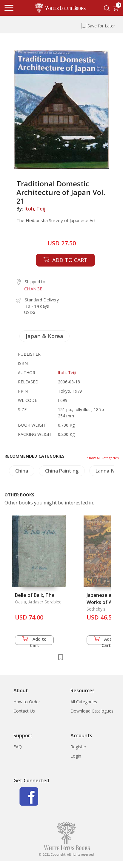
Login (75, 756)
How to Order (26, 701)
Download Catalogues (91, 711)
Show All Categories (103, 458)
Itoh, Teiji (35, 208)
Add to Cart (38, 640)
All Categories (83, 701)
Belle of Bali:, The (35, 595)
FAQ (17, 746)
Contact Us (24, 711)
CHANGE (33, 289)
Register (78, 746)
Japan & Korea (44, 336)
